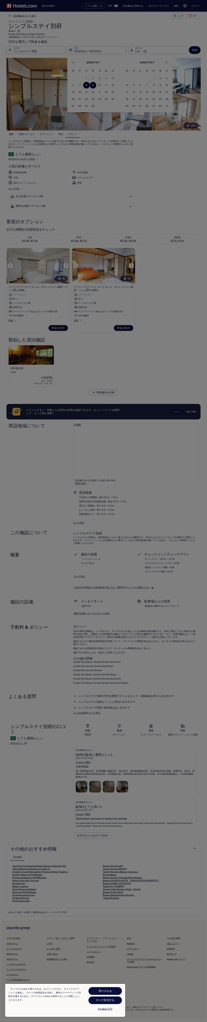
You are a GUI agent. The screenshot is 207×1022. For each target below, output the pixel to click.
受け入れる (105, 990)
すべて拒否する (105, 1000)
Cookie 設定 (105, 1009)
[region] (65, 1000)
